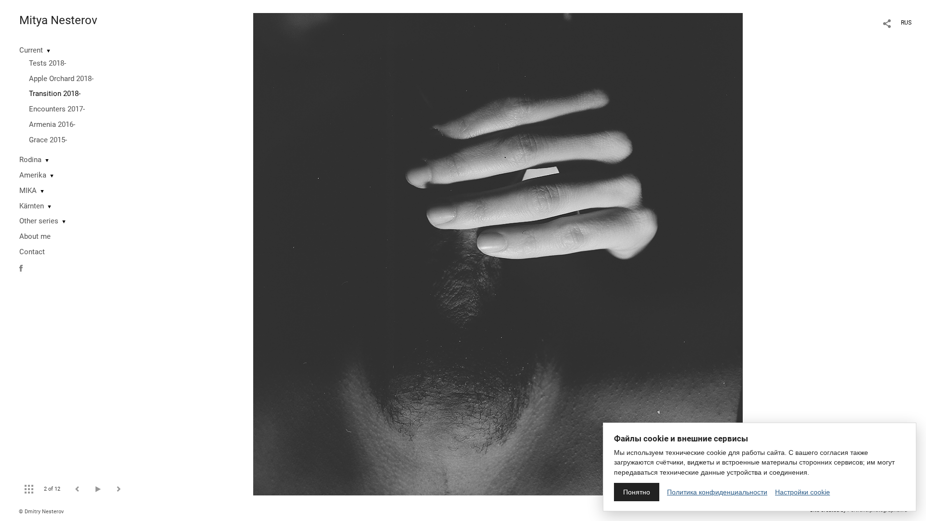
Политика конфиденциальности (717, 492)
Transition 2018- (55, 93)
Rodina (30, 159)
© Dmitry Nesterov (41, 511)
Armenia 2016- (52, 124)
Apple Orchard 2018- (61, 78)
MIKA (28, 190)
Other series (38, 221)
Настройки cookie (802, 492)
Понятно (636, 492)
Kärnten (31, 206)
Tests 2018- (47, 63)
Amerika (32, 175)
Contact (32, 251)
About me (35, 236)
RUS (906, 22)
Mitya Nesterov (58, 20)
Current (31, 50)
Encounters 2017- (57, 109)
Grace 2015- (48, 140)
